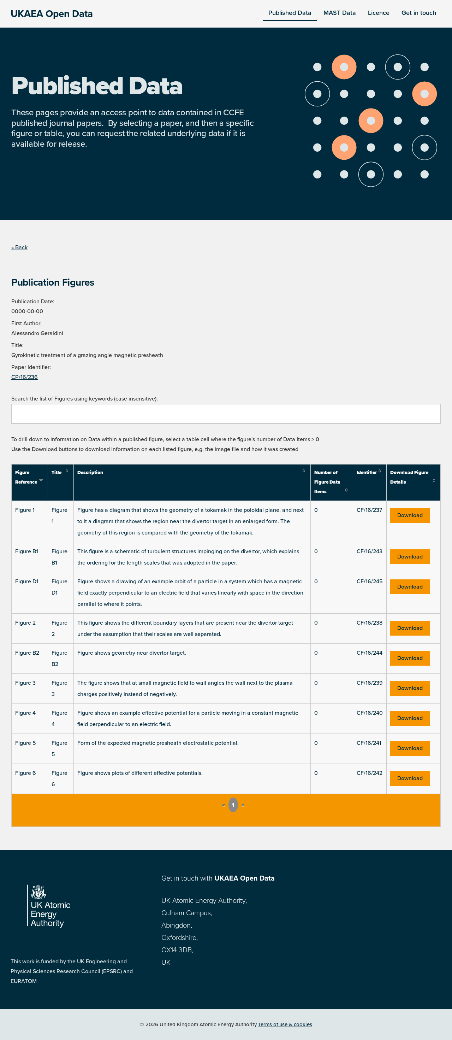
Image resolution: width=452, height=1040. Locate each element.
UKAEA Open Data (52, 14)
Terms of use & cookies (285, 1024)
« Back (19, 247)
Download (410, 515)
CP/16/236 (24, 377)
